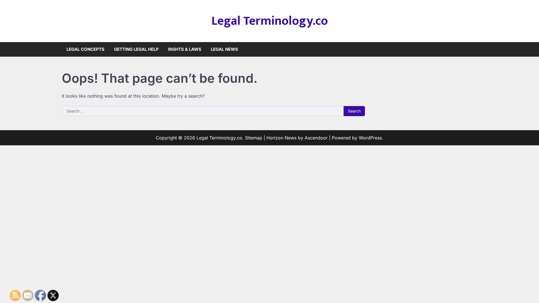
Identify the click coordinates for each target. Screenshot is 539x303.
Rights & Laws (184, 49)
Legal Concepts (85, 49)
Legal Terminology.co (269, 20)
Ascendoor (316, 138)
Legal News (224, 49)
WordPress (370, 138)
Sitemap (253, 138)
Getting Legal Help (136, 49)
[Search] (473, 49)
